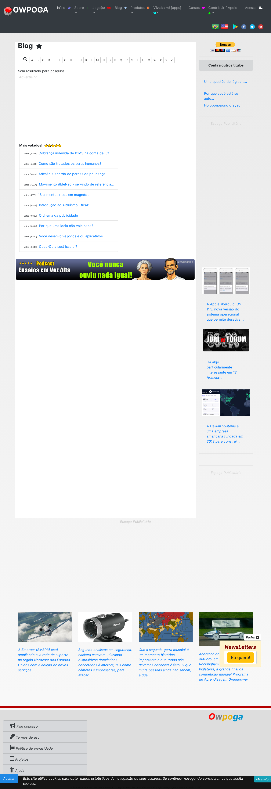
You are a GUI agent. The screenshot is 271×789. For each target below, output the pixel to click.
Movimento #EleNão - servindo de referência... (76, 184)
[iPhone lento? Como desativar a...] (226, 280)
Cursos (194, 8)
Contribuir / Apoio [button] (222, 8)
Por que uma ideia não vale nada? (66, 226)
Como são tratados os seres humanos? (70, 163)
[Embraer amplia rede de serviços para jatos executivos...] (45, 627)
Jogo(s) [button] (99, 8)
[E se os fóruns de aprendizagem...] (226, 339)
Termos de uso (27, 737)
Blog (118, 8)
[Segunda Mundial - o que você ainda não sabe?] (166, 627)
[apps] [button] (167, 8)
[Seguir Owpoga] (252, 26)
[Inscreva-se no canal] (260, 26)
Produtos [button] (137, 8)
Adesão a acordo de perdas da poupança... (73, 174)
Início (65, 7)
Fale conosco (26, 726)
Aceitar (9, 778)
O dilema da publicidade (58, 215)
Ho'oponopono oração (222, 105)
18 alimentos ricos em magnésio (64, 194)
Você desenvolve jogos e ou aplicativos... (72, 236)
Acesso (251, 8)
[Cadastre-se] (105, 269)
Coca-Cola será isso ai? (58, 246)
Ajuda (19, 770)
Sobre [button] (79, 8)
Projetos (21, 759)
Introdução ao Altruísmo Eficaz (64, 205)
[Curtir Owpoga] (243, 26)
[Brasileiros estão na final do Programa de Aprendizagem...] (226, 629)
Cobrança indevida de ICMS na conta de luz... (75, 153)
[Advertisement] (105, 110)
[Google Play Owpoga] (235, 26)
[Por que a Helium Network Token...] (226, 402)
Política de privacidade (34, 748)
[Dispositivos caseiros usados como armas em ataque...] (105, 627)
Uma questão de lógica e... (225, 81)
